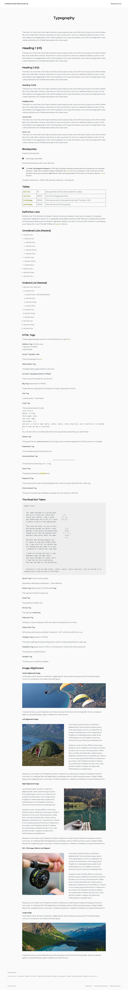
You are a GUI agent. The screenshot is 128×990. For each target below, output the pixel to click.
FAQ (68, 339)
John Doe (26, 192)
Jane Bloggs (28, 204)
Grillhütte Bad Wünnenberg (16, 4)
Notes (69, 171)
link (40, 359)
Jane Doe (26, 196)
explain (58, 224)
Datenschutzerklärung (100, 986)
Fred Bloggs (28, 200)
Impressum (88, 986)
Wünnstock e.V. (116, 4)
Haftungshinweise (115, 986)
